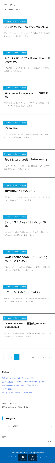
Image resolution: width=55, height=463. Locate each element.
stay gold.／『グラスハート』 (20, 190)
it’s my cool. (11, 127)
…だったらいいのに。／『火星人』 (23, 292)
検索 (4, 437)
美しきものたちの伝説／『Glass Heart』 (26, 159)
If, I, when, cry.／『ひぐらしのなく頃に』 (27, 26)
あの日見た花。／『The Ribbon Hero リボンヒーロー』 (24, 381)
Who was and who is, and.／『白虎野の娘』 (20, 385)
